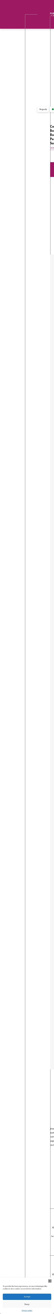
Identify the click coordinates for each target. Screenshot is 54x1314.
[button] (49, 1281)
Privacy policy (27, 1311)
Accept (27, 1296)
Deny (27, 1304)
